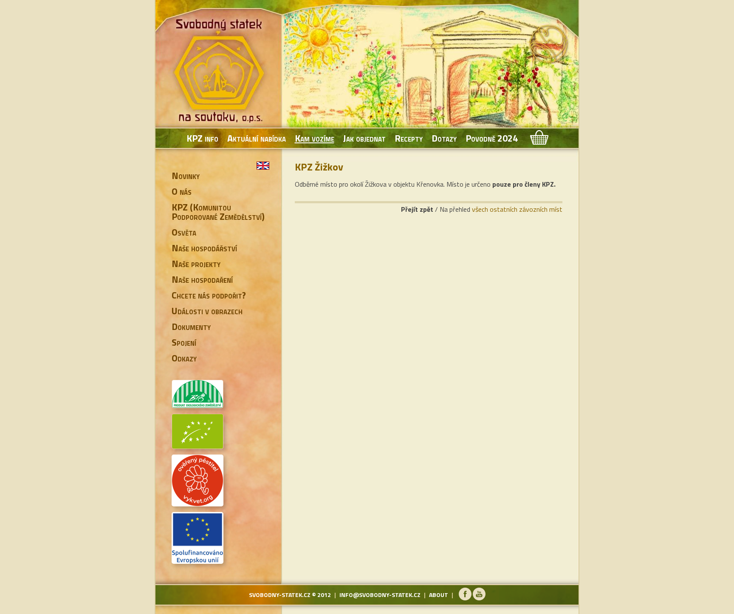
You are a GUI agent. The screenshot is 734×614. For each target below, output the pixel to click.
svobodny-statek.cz (280, 594)
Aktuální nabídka (256, 138)
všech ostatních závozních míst (517, 209)
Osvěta (184, 232)
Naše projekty (196, 263)
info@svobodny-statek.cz (380, 594)
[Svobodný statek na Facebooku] (465, 598)
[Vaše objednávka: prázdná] (538, 138)
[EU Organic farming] (197, 445)
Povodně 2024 (492, 138)
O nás (182, 191)
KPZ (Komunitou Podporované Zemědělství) (218, 212)
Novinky (186, 175)
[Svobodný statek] (220, 72)
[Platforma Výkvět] (197, 503)
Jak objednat (364, 138)
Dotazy (444, 138)
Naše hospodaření (202, 279)
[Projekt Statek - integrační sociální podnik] (197, 560)
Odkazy (184, 358)
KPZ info (202, 138)
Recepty (409, 138)
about (438, 594)
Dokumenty (191, 326)
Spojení (184, 342)
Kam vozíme (314, 138)
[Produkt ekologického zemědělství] (197, 405)
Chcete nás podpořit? (209, 295)
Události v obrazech (207, 311)
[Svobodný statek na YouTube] (479, 598)
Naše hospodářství (204, 248)
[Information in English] (263, 166)
